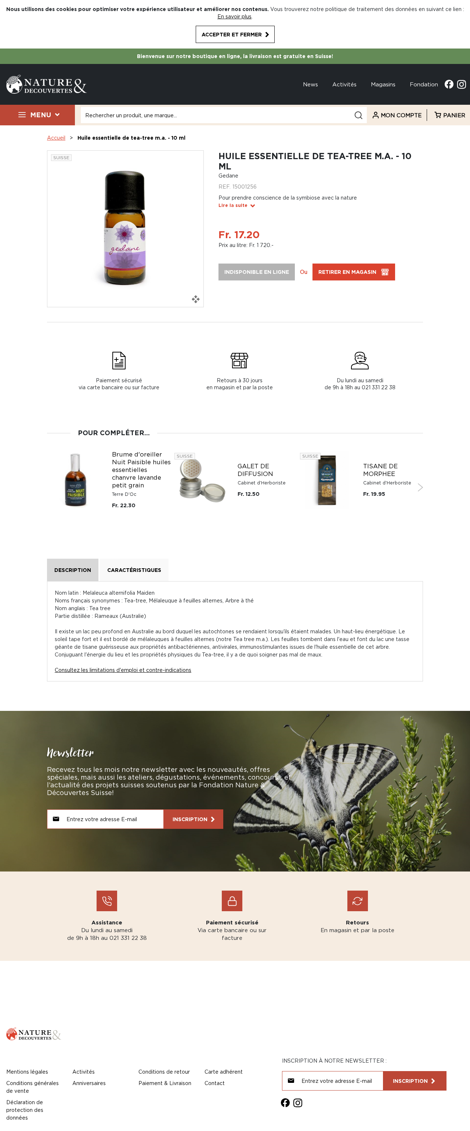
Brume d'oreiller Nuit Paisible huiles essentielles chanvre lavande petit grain (141, 469)
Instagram (461, 84)
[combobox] (224, 115)
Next (420, 487)
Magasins (383, 84)
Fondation (424, 84)
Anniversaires (89, 1083)
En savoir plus (234, 16)
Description (72, 570)
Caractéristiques (134, 570)
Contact (215, 1083)
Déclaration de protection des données (24, 1109)
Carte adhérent (224, 1071)
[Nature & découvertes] (46, 83)
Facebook (449, 84)
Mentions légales (27, 1071)
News (310, 84)
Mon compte (401, 115)
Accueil (56, 137)
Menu (40, 114)
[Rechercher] (358, 115)
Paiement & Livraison (164, 1083)
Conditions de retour (164, 1071)
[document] (235, 24)
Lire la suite (232, 205)
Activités (344, 84)
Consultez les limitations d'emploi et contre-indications (123, 670)
